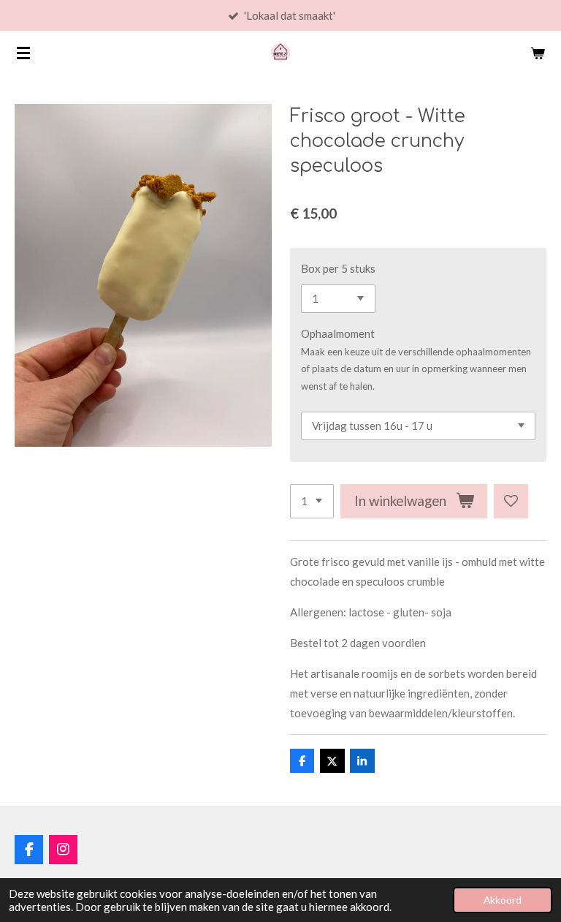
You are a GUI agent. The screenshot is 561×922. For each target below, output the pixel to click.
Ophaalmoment (338, 333)
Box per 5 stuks (338, 268)
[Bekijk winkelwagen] (538, 52)
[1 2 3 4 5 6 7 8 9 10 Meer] (312, 501)
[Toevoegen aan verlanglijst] (511, 501)
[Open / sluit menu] (23, 52)
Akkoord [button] (503, 900)
